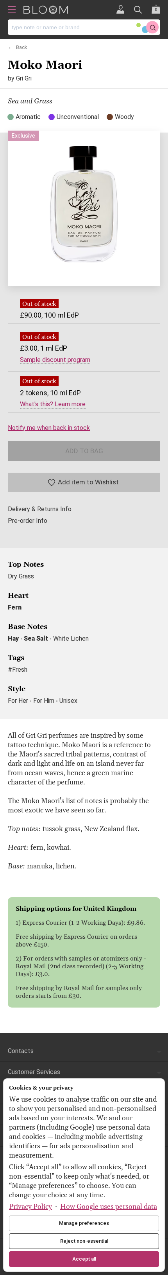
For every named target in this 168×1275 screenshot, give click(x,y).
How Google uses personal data (108, 1206)
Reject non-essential (84, 1241)
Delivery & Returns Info (39, 509)
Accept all (84, 1259)
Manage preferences (84, 1223)
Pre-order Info (27, 520)
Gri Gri (24, 78)
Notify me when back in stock (49, 427)
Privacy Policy (30, 1206)
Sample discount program (55, 359)
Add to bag (84, 451)
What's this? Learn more (53, 404)
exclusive (23, 136)
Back (21, 46)
